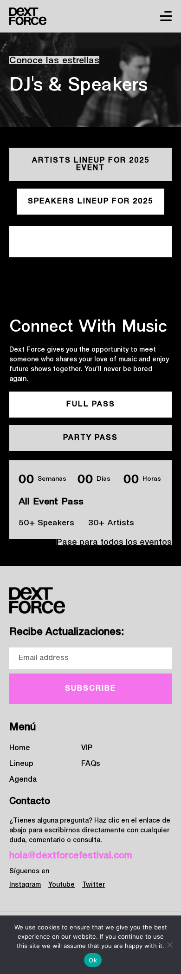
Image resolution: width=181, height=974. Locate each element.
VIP (86, 748)
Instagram (25, 885)
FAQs (90, 764)
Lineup (21, 764)
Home (19, 748)
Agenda (23, 780)
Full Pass (90, 404)
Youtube (61, 885)
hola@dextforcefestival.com (70, 856)
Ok (93, 960)
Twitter (93, 885)
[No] (169, 944)
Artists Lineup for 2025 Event (90, 164)
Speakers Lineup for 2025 (90, 201)
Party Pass (90, 438)
